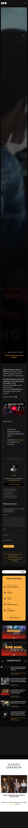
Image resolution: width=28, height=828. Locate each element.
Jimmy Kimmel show (10, 496)
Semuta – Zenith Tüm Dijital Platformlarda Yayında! (15, 795)
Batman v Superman (10, 489)
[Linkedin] (17, 484)
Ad (4, 529)
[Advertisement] (14, 741)
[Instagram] (11, 484)
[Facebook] (19, 484)
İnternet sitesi (7, 540)
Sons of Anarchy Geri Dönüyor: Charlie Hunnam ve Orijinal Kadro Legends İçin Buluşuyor (19, 680)
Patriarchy (9, 593)
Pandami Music (11, 610)
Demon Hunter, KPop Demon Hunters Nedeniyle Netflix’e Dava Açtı (18, 668)
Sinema (14, 352)
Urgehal (9, 598)
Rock (18, 706)
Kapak (9, 352)
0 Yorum (20, 352)
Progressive (13, 717)
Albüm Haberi (19, 717)
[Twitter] (8, 484)
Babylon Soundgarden (13, 587)
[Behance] (13, 484)
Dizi (11, 684)
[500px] (15, 484)
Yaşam (25, 673)
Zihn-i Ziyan (19, 440)
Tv (16, 684)
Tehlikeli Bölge (20, 673)
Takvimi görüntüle (14, 617)
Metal (12, 719)
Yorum (5, 514)
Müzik (15, 673)
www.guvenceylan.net (14, 480)
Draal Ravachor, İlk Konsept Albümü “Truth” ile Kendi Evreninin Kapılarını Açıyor (18, 713)
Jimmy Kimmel (8, 493)
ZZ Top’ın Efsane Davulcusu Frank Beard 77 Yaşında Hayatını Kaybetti (18, 691)
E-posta (6, 534)
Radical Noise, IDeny (12, 604)
